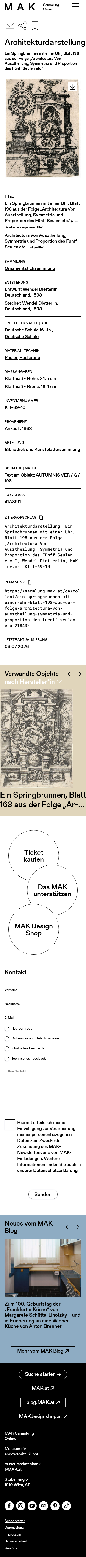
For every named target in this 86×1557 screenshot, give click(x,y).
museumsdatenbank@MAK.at (23, 1466)
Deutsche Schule (22, 336)
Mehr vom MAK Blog (40, 1350)
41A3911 (13, 502)
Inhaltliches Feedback (27, 1048)
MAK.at (40, 1388)
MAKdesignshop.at (40, 1416)
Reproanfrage (21, 1028)
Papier (11, 357)
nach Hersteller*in (30, 681)
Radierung (29, 357)
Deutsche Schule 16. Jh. (28, 330)
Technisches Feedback (28, 1058)
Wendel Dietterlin (40, 289)
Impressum (13, 1534)
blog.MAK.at (40, 1402)
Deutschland (17, 295)
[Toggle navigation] (75, 7)
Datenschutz (14, 1527)
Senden (43, 1194)
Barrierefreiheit (16, 1541)
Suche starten (40, 1374)
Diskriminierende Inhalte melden (35, 1038)
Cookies (11, 1547)
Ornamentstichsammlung (30, 268)
